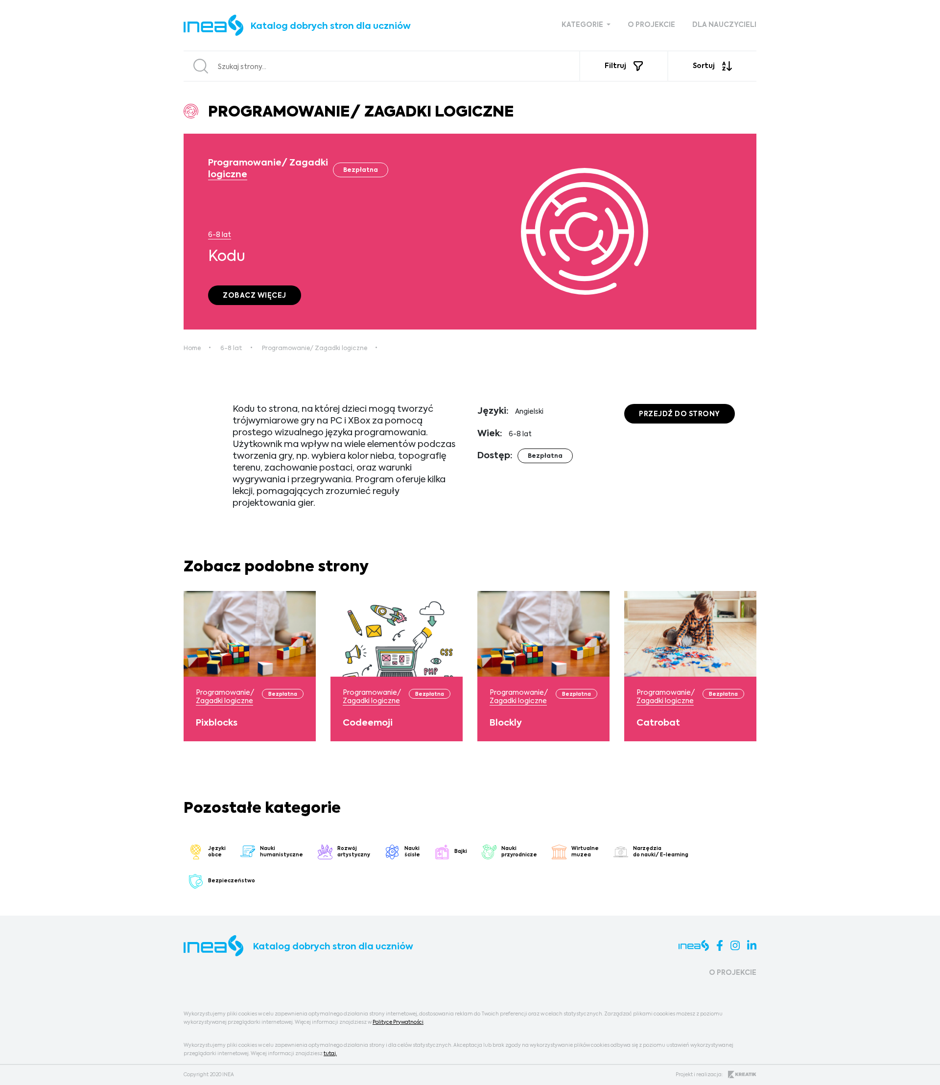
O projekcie (651, 25)
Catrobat (658, 723)
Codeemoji (368, 723)
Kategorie (583, 25)
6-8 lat (219, 235)
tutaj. (330, 1053)
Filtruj (615, 66)
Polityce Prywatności (398, 1022)
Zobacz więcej (254, 295)
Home (192, 349)
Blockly (506, 723)
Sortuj (704, 66)
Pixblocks (216, 723)
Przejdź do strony (679, 414)
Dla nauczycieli (724, 25)
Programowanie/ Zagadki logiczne (314, 349)
